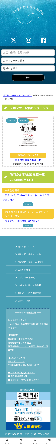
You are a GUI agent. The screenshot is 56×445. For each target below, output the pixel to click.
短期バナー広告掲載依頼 (29, 292)
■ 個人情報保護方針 (17, 376)
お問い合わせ (24, 269)
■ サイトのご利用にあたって (21, 372)
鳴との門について (26, 246)
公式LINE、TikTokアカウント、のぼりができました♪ (26, 197)
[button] (50, 398)
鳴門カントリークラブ (28, 155)
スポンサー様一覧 (26, 277)
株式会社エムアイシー (18, 320)
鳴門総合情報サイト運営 (19, 342)
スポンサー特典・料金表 (29, 285)
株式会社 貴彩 (12, 190)
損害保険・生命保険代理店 (20, 338)
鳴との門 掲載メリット (29, 254)
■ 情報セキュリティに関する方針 (24, 380)
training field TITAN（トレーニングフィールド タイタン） (27, 214)
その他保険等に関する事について (23, 365)
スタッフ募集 (24, 300)
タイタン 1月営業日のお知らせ (20, 221)
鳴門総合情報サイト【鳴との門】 (17, 95)
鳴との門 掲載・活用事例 (30, 261)
